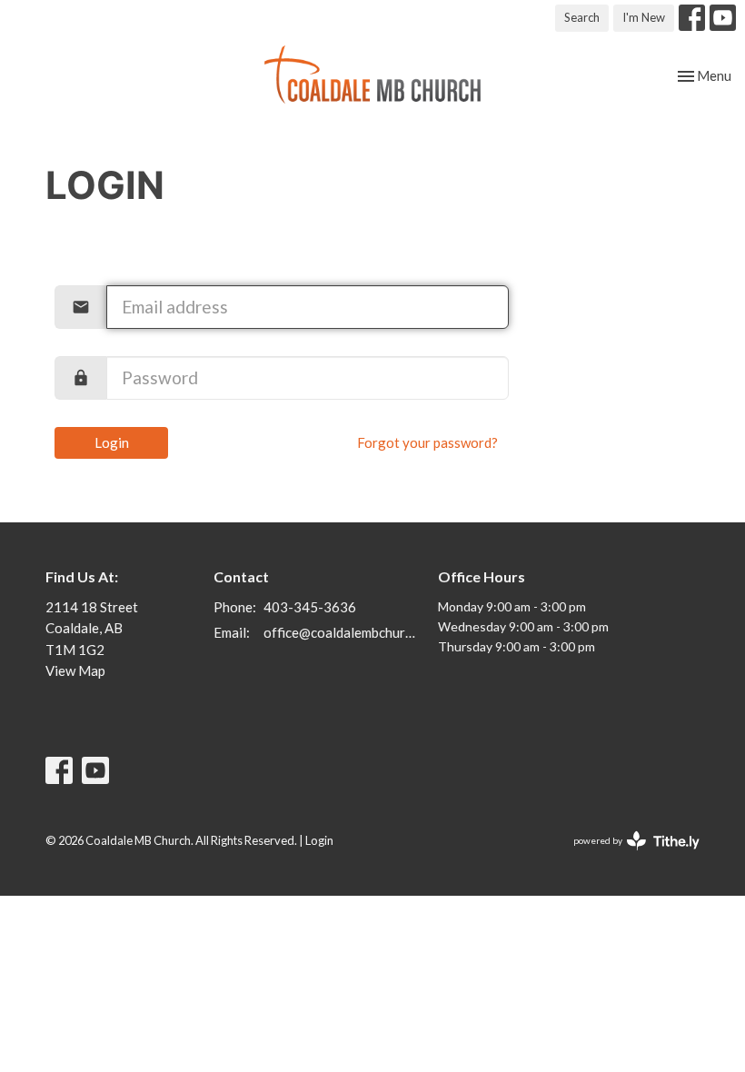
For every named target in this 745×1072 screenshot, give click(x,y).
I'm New (643, 17)
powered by (627, 856)
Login (111, 442)
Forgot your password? (427, 442)
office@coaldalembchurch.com (341, 632)
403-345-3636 (309, 607)
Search (582, 17)
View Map (75, 670)
